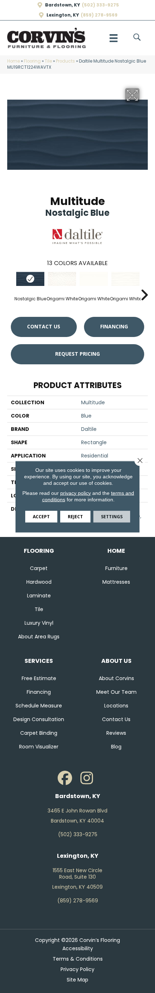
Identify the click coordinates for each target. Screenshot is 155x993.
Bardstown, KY (62, 5)
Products (65, 61)
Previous (10, 284)
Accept (41, 516)
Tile (48, 61)
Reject (75, 516)
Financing (114, 326)
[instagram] (87, 778)
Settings (112, 516)
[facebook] (65, 778)
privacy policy (75, 493)
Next (144, 284)
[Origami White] (62, 279)
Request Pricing (77, 353)
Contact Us (43, 326)
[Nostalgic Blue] (30, 279)
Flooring (32, 61)
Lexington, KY (62, 15)
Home (13, 61)
